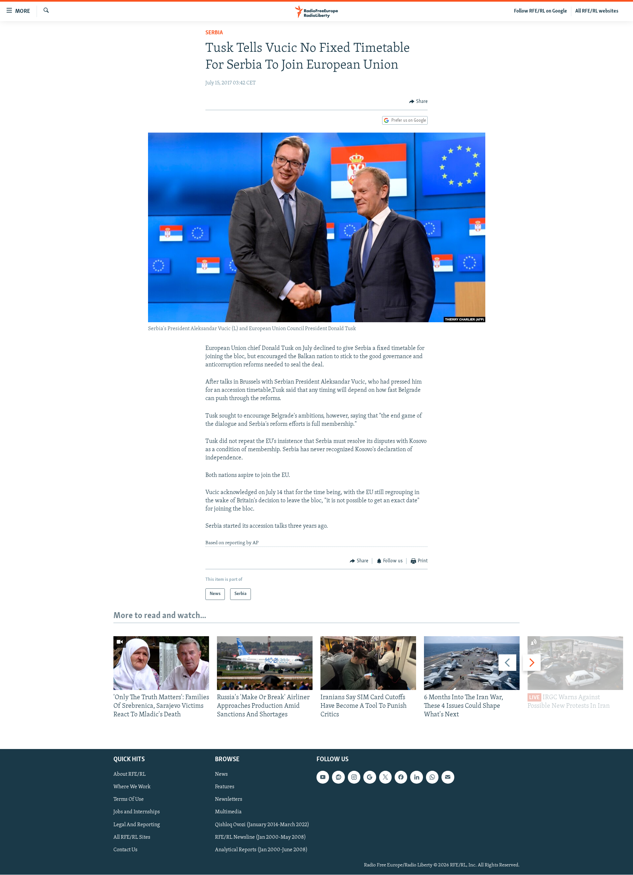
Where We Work (132, 787)
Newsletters (228, 799)
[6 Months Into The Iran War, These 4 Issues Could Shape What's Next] (472, 663)
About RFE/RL (129, 774)
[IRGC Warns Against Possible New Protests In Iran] (575, 663)
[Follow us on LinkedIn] (416, 777)
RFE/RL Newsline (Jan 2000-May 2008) (260, 837)
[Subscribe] (447, 777)
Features (224, 787)
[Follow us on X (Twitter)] (385, 777)
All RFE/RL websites (596, 11)
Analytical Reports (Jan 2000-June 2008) (261, 850)
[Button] (418, 101)
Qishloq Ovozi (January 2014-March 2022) (262, 825)
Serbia (214, 33)
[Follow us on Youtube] (322, 777)
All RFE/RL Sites (131, 837)
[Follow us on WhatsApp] (432, 777)
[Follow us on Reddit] (338, 777)
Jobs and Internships (136, 812)
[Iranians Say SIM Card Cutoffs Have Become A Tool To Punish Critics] (368, 663)
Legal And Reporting (136, 825)
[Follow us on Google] (369, 777)
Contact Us (125, 850)
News (221, 774)
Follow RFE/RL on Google (540, 11)
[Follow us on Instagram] (354, 777)
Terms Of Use (128, 799)
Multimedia (228, 812)
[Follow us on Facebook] (401, 777)
